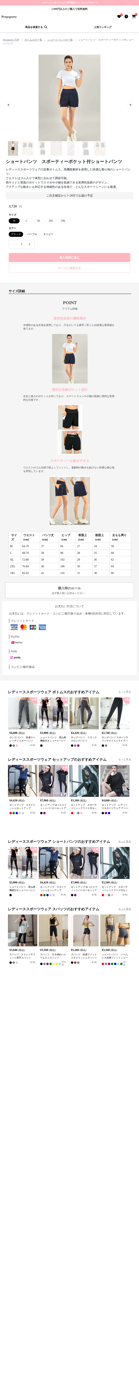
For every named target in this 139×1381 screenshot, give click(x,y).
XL (39, 220)
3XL (63, 220)
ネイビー (48, 234)
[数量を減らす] (14, 244)
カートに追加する (69, 267)
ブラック (16, 234)
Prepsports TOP (11, 39)
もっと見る (124, 691)
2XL (51, 220)
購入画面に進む (69, 257)
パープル (32, 234)
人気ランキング (103, 27)
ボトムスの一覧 (33, 39)
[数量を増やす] (29, 244)
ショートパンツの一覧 (60, 39)
